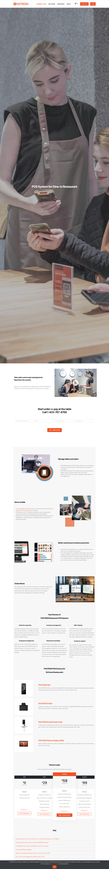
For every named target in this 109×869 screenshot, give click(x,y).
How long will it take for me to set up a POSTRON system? (32, 842)
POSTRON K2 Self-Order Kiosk (50, 722)
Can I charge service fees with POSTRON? (27, 860)
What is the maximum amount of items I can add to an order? (33, 853)
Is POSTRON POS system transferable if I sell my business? (32, 846)
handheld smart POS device (27, 508)
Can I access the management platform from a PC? (30, 856)
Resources (60, 4)
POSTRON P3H (44, 685)
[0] (75, 4)
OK (54, 867)
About (69, 4)
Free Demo (84, 4)
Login (92, 4)
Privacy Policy (54, 863)
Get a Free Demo (54, 430)
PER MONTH (24, 784)
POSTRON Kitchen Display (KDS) (51, 740)
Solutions (51, 4)
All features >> (24, 809)
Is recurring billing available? (24, 849)
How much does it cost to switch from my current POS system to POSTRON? (37, 839)
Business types (41, 4)
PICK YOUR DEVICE (24, 813)
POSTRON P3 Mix (45, 703)
